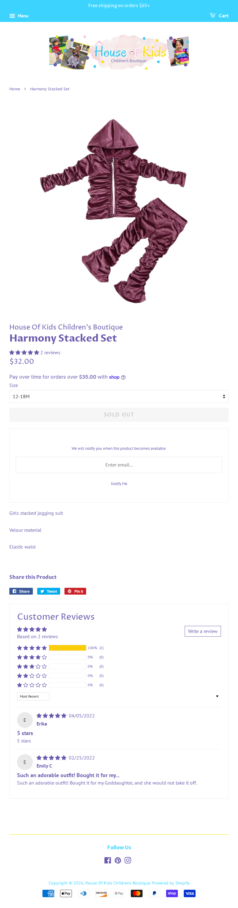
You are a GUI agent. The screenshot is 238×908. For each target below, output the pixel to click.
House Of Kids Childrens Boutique (117, 883)
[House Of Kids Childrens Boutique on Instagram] (127, 861)
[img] (52, 715)
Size (13, 385)
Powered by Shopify (171, 883)
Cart (223, 16)
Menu (23, 16)
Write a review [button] (203, 631)
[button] (24, 352)
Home (14, 89)
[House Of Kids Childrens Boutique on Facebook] (107, 861)
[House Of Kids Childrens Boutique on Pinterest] (117, 861)
